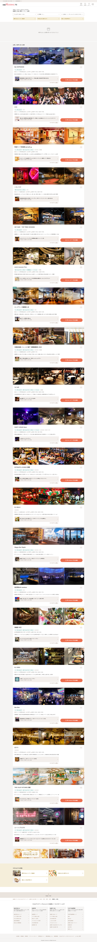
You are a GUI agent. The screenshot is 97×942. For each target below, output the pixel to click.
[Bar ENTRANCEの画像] (48, 55)
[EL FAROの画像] (48, 656)
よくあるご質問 (78, 936)
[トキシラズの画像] (48, 175)
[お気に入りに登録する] (81, 67)
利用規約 (22, 936)
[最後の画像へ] (82, 55)
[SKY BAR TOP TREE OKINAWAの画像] (48, 216)
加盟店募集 (56, 936)
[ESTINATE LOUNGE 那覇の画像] (48, 456)
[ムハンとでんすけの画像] (48, 816)
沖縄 (44, 899)
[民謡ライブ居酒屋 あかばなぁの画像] (48, 135)
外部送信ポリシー (41, 936)
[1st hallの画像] (48, 376)
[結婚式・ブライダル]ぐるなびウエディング (20, 899)
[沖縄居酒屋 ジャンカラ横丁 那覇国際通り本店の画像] (48, 336)
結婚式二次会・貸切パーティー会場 (35, 899)
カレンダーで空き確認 (72, 240)
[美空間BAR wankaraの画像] (48, 576)
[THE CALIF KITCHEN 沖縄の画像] (48, 776)
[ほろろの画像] (48, 736)
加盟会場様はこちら (49, 936)
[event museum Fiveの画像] (48, 256)
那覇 (47, 899)
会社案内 (17, 936)
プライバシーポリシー (33, 936)
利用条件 (26, 936)
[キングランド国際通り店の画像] (48, 296)
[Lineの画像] (48, 95)
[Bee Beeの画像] (48, 696)
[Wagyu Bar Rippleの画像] (48, 536)
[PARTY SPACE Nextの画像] (48, 416)
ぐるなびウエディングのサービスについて (66, 936)
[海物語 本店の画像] (48, 616)
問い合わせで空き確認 (72, 79)
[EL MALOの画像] (48, 496)
